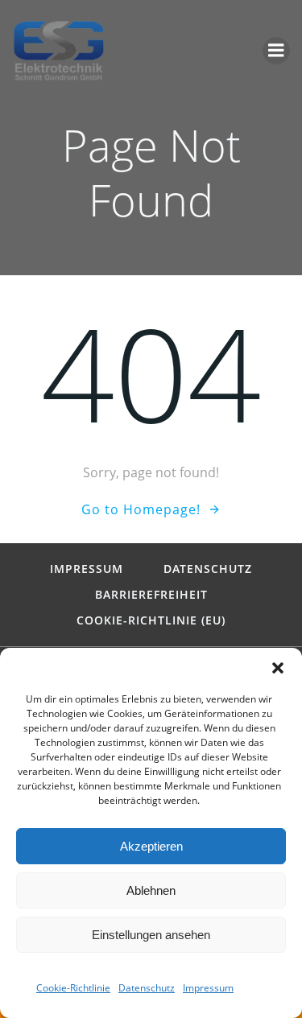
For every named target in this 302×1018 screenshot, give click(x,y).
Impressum (208, 988)
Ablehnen (151, 890)
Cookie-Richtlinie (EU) (151, 620)
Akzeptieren (151, 846)
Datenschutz (146, 988)
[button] (278, 668)
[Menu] (276, 50)
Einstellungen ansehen (151, 935)
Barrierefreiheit (151, 594)
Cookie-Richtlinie (73, 988)
